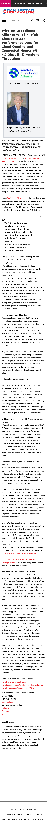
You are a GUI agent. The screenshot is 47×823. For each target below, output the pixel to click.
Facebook (6, 711)
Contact (41, 819)
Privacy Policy (30, 819)
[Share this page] (43, 20)
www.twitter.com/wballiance (14, 682)
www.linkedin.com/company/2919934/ (18, 688)
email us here (7, 702)
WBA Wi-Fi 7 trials (14, 198)
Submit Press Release (14, 814)
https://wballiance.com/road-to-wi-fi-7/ (19, 553)
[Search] (32, 20)
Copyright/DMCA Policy (12, 819)
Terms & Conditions (34, 814)
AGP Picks (5, 3)
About (13, 809)
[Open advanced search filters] (37, 20)
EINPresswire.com (10, 158)
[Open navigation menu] (4, 20)
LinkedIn (5, 708)
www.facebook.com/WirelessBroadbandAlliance (22, 685)
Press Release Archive (27, 809)
